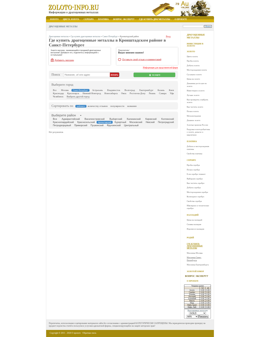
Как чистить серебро (195, 183)
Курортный (120, 122)
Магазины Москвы (195, 253)
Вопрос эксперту (124, 19)
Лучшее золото (193, 95)
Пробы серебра (193, 165)
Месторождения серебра (197, 192)
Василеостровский (95, 119)
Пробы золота (193, 61)
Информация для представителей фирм (160, 67)
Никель (192, 301)
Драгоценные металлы (196, 36)
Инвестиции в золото (195, 45)
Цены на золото (193, 79)
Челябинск (58, 96)
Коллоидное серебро (195, 196)
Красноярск (73, 93)
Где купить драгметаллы (154, 19)
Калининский (134, 119)
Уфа (172, 93)
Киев (171, 90)
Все (55, 90)
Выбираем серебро (195, 179)
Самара (162, 93)
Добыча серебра (194, 187)
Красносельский (86, 122)
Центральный (131, 125)
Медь (192, 303)
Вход (168, 36)
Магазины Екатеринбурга (198, 265)
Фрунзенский (114, 125)
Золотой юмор (195, 271)
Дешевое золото (193, 120)
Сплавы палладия (194, 224)
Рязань (152, 93)
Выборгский (115, 119)
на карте (156, 75)
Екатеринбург (146, 90)
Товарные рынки (197, 286)
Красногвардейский (63, 122)
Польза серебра (193, 170)
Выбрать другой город (78, 96)
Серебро (89, 19)
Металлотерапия (194, 116)
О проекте (181, 19)
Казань (161, 90)
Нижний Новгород (92, 93)
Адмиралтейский (71, 119)
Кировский (151, 119)
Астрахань (97, 90)
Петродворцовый (62, 125)
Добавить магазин (64, 60)
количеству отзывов (98, 106)
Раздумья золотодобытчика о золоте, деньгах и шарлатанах (198, 132)
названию (132, 106)
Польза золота (193, 111)
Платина (103, 19)
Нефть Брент (192, 305)
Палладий (193, 215)
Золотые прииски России (197, 125)
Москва (65, 90)
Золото (54, 19)
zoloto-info (77, 9)
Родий (190, 238)
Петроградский (166, 122)
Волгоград (130, 90)
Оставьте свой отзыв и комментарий (141, 59)
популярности (117, 106)
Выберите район (63, 115)
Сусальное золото (194, 74)
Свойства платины (194, 153)
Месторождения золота (197, 70)
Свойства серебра (194, 201)
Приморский (80, 125)
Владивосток (113, 90)
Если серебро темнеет (196, 174)
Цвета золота (71, 19)
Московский (135, 122)
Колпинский (167, 119)
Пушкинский (97, 125)
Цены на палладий (194, 220)
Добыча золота (193, 65)
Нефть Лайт (192, 307)
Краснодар (58, 93)
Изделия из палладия (195, 229)
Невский (150, 122)
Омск (123, 93)
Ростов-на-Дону (138, 93)
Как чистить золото (195, 107)
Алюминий (192, 298)
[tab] (63, 115)
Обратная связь (89, 333)
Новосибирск (111, 93)
